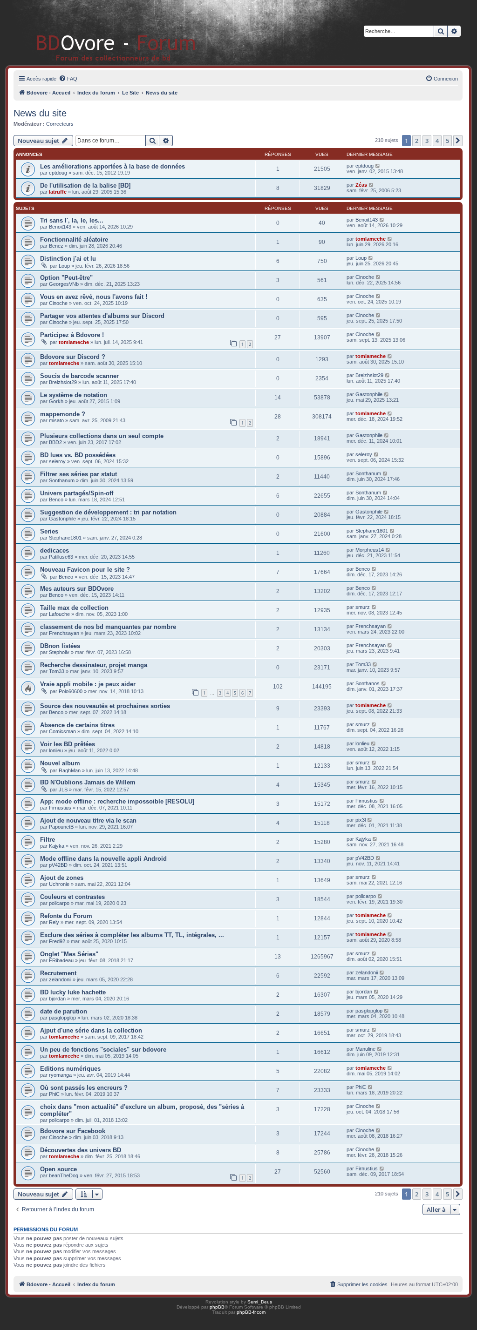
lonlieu (56, 750)
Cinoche (364, 277)
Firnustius (60, 807)
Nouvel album (60, 763)
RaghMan (70, 770)
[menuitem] (68, 78)
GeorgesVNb (64, 284)
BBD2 (55, 442)
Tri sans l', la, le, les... (71, 220)
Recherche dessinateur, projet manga (93, 665)
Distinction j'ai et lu (68, 258)
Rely (54, 922)
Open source (58, 1169)
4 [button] (437, 140)
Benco (56, 499)
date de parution (63, 1011)
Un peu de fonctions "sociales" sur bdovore (103, 1049)
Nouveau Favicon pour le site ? (85, 569)
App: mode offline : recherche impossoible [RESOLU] (117, 801)
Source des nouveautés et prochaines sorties (105, 705)
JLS (63, 789)
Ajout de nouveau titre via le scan (88, 820)
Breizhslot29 (63, 382)
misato (56, 420)
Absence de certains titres (77, 725)
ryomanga (60, 1075)
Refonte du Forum (66, 915)
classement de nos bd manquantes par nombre (108, 626)
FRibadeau (61, 960)
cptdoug (58, 173)
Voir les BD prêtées (67, 744)
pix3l (360, 820)
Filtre (47, 839)
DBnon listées (60, 645)
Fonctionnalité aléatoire (74, 239)
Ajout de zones (61, 877)
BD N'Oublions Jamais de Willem (88, 782)
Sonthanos (367, 683)
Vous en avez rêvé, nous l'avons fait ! (93, 296)
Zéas (361, 185)
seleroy (57, 461)
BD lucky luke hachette (73, 992)
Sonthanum (62, 480)
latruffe (58, 192)
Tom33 (56, 671)
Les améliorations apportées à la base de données (112, 166)
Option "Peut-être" (66, 277)
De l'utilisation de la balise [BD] (85, 185)
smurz (362, 607)
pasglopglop (62, 1017)
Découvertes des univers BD (80, 1150)
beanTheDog (63, 1175)
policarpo (59, 903)
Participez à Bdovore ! (72, 334)
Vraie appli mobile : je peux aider (88, 684)
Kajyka (56, 846)
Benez (56, 246)
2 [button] (416, 140)
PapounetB (61, 827)
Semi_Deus (259, 1301)
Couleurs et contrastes (72, 896)
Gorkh (56, 401)
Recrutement (58, 973)
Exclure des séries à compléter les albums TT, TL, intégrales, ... (132, 935)
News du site (40, 113)
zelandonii (60, 979)
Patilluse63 (61, 557)
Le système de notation (73, 395)
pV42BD (58, 865)
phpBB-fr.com (251, 1312)
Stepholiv (59, 652)
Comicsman (62, 731)
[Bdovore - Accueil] (102, 32)
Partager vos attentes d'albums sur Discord (102, 315)
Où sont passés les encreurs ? (84, 1087)
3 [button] (427, 140)
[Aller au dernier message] (378, 166)
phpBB (217, 1307)
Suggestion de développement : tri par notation (108, 512)
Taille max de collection (74, 607)
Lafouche (59, 614)
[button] (458, 140)
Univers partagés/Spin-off (76, 493)
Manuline (365, 1049)
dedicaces (54, 550)
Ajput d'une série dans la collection (91, 1030)
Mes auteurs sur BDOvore (77, 588)
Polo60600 (70, 691)
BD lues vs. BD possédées (78, 455)
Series (49, 531)
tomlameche (370, 239)
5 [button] (447, 140)
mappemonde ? (62, 414)
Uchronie (59, 884)
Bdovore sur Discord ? (72, 356)
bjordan (57, 998)
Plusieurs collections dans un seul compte (102, 435)
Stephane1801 (65, 537)
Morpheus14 (369, 550)
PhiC (54, 1094)
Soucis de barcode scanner (79, 375)
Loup (64, 266)
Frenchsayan (64, 633)
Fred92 (57, 941)
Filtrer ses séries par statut (78, 474)
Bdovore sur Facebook (72, 1130)
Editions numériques (70, 1068)
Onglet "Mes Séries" (69, 954)
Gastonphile (368, 394)
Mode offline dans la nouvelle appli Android (103, 858)
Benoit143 (60, 227)
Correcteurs (60, 124)
